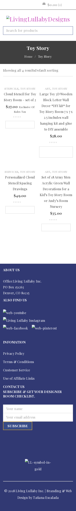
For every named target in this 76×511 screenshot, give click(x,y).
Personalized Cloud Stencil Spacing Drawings (20, 183)
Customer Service (16, 370)
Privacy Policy (14, 353)
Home (28, 56)
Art (47, 88)
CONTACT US (14, 387)
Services (11, 171)
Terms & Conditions (18, 362)
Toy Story (27, 88)
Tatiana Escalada (46, 497)
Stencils (11, 88)
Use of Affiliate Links (19, 378)
